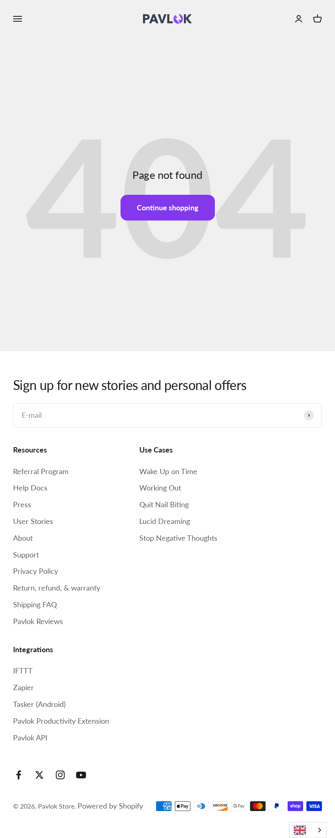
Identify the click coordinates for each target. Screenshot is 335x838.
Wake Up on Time (168, 471)
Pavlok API (30, 737)
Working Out (160, 487)
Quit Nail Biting (164, 504)
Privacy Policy (35, 570)
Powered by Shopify (110, 805)
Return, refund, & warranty (56, 587)
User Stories (33, 521)
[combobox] (308, 830)
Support (26, 554)
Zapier (23, 687)
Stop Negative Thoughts (178, 537)
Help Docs (30, 487)
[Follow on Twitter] (39, 774)
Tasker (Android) (39, 704)
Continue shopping (168, 207)
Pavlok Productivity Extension (61, 720)
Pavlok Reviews (38, 621)
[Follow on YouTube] (81, 774)
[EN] (308, 830)
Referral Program (41, 471)
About (23, 537)
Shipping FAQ (35, 604)
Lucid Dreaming (164, 521)
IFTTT (23, 670)
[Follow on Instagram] (60, 774)
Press (22, 504)
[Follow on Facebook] (18, 774)
